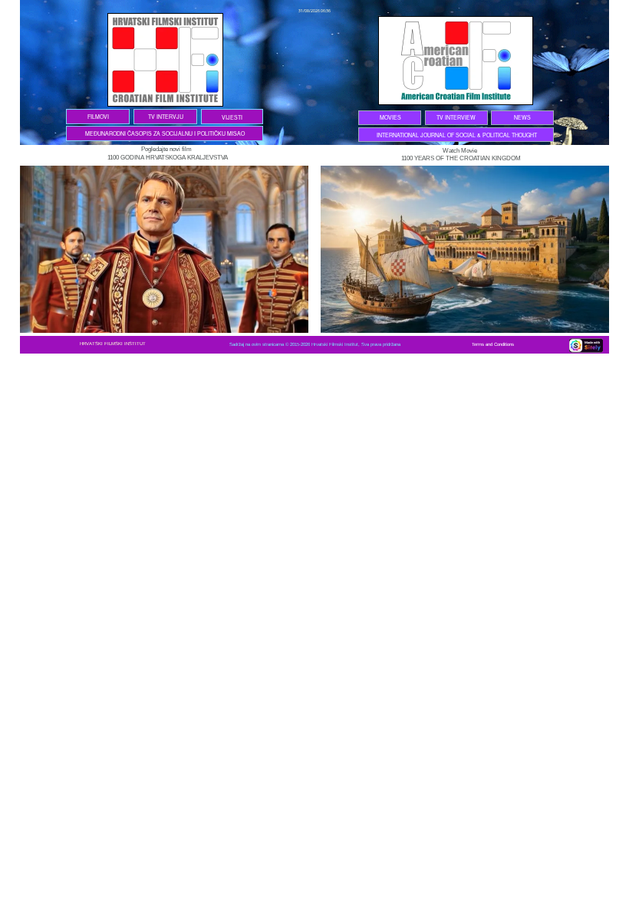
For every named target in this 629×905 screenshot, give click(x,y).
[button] (192, 149)
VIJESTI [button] (232, 117)
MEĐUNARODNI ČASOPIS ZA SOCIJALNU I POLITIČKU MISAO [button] (165, 133)
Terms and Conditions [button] (495, 344)
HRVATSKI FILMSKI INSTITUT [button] (113, 343)
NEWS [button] (522, 117)
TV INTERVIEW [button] (456, 117)
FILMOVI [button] (98, 116)
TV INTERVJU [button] (165, 116)
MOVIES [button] (390, 117)
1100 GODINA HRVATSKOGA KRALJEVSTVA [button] (167, 157)
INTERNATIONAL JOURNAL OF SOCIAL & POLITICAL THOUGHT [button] (457, 135)
